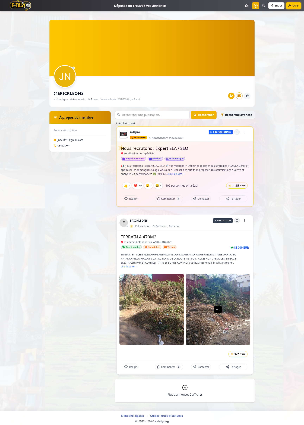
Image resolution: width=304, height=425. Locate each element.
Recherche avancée (238, 115)
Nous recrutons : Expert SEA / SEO (154, 148)
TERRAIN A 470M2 (138, 237)
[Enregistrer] (237, 132)
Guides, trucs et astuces (166, 415)
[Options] (244, 132)
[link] (123, 134)
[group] (123, 134)
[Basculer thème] (264, 5)
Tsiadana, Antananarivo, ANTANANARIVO (148, 242)
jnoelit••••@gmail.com (70, 140)
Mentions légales (132, 415)
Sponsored (139, 137)
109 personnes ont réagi (182, 186)
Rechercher (206, 115)
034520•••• (63, 145)
